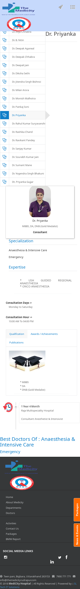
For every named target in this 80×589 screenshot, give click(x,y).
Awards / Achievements (44, 334)
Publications (16, 342)
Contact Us (12, 528)
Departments (13, 507)
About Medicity (14, 502)
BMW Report (13, 539)
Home (9, 497)
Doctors (10, 513)
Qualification (16, 334)
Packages (11, 534)
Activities (11, 523)
